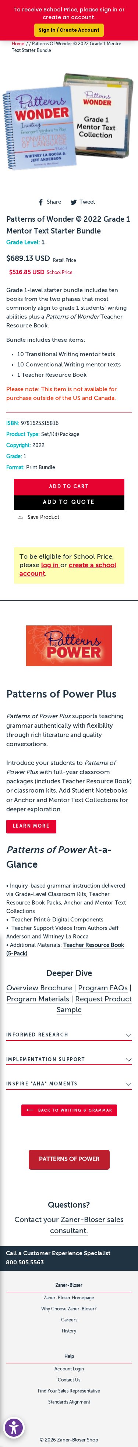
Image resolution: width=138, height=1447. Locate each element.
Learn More (31, 826)
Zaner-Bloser (69, 1285)
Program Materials (38, 999)
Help (69, 1357)
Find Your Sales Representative (69, 1391)
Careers (69, 1320)
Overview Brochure (39, 988)
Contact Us (69, 1380)
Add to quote (69, 502)
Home (18, 44)
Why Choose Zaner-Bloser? (69, 1309)
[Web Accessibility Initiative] (14, 1427)
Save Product (42, 517)
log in (50, 565)
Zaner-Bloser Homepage (69, 1298)
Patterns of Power (69, 1159)
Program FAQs (103, 988)
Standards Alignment (69, 1402)
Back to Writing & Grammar (74, 1110)
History (69, 1331)
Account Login (69, 1369)
